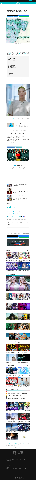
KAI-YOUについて (8, 468)
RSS (22, 454)
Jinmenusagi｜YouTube (10, 207)
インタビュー (24, 459)
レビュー (21, 459)
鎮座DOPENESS (11, 53)
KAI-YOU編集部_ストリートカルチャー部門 (15, 216)
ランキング (13, 459)
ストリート (7, 465)
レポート (18, 459)
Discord (18, 454)
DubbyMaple (14, 118)
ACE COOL (25, 53)
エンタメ (10, 465)
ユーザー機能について (20, 468)
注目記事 (10, 459)
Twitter (13, 454)
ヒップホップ (15, 213)
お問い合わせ (12, 468)
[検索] (35, 3)
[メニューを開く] (1, 3)
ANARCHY (20, 53)
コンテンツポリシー (23, 443)
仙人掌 (16, 53)
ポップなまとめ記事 (8, 460)
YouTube (16, 454)
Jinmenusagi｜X (9, 206)
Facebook (15, 454)
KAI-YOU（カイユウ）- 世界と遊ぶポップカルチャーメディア (18, 3)
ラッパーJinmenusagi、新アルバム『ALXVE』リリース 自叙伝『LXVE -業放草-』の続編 (17, 11)
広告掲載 (16, 468)
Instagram (20, 454)
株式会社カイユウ (10, 443)
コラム (16, 459)
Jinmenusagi (10, 211)
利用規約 (25, 468)
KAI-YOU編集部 (15, 443)
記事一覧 (7, 459)
